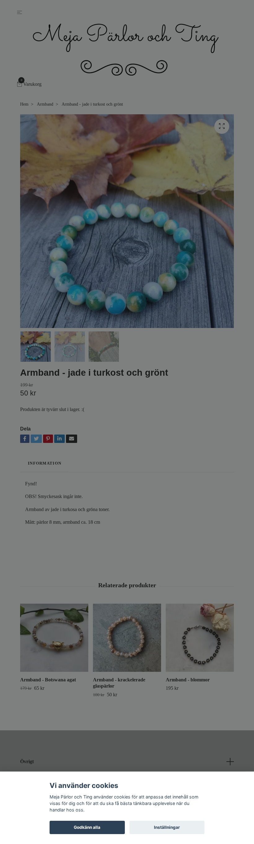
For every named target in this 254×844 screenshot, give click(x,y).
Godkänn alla (87, 827)
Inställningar (167, 827)
